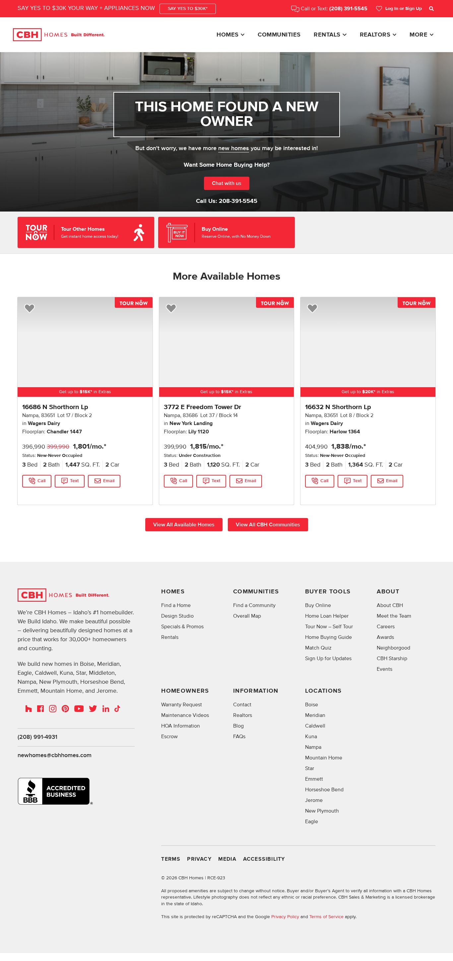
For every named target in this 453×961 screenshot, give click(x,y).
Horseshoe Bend (324, 789)
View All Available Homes (184, 524)
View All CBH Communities (268, 524)
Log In (403, 9)
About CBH (390, 605)
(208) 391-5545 (348, 8)
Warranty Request (181, 704)
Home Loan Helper (327, 616)
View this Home (38, 494)
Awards (385, 637)
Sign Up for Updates (328, 658)
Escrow (169, 736)
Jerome (314, 800)
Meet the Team (394, 616)
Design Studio (177, 616)
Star (309, 768)
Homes (227, 35)
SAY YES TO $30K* (188, 9)
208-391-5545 (238, 201)
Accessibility (264, 859)
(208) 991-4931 (37, 737)
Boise (311, 704)
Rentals (327, 35)
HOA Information (180, 726)
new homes (233, 148)
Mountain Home (323, 757)
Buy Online (318, 605)
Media (227, 859)
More (418, 35)
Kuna (311, 736)
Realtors (375, 35)
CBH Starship (392, 658)
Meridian (315, 715)
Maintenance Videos (185, 715)
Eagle (311, 821)
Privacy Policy (285, 916)
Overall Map (247, 616)
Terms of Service (326, 916)
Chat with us (226, 183)
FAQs (239, 736)
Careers (386, 626)
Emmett (314, 779)
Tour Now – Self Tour (329, 626)
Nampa (313, 747)
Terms (170, 859)
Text (74, 481)
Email (108, 481)
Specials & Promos (182, 626)
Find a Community (254, 605)
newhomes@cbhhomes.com (55, 755)
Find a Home (176, 605)
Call (41, 481)
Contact (242, 704)
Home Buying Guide (328, 637)
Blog (238, 726)
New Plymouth (322, 811)
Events (384, 669)
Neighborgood (393, 648)
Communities (279, 35)
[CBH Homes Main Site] (58, 35)
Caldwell (315, 726)
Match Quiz (318, 648)
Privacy (199, 859)
